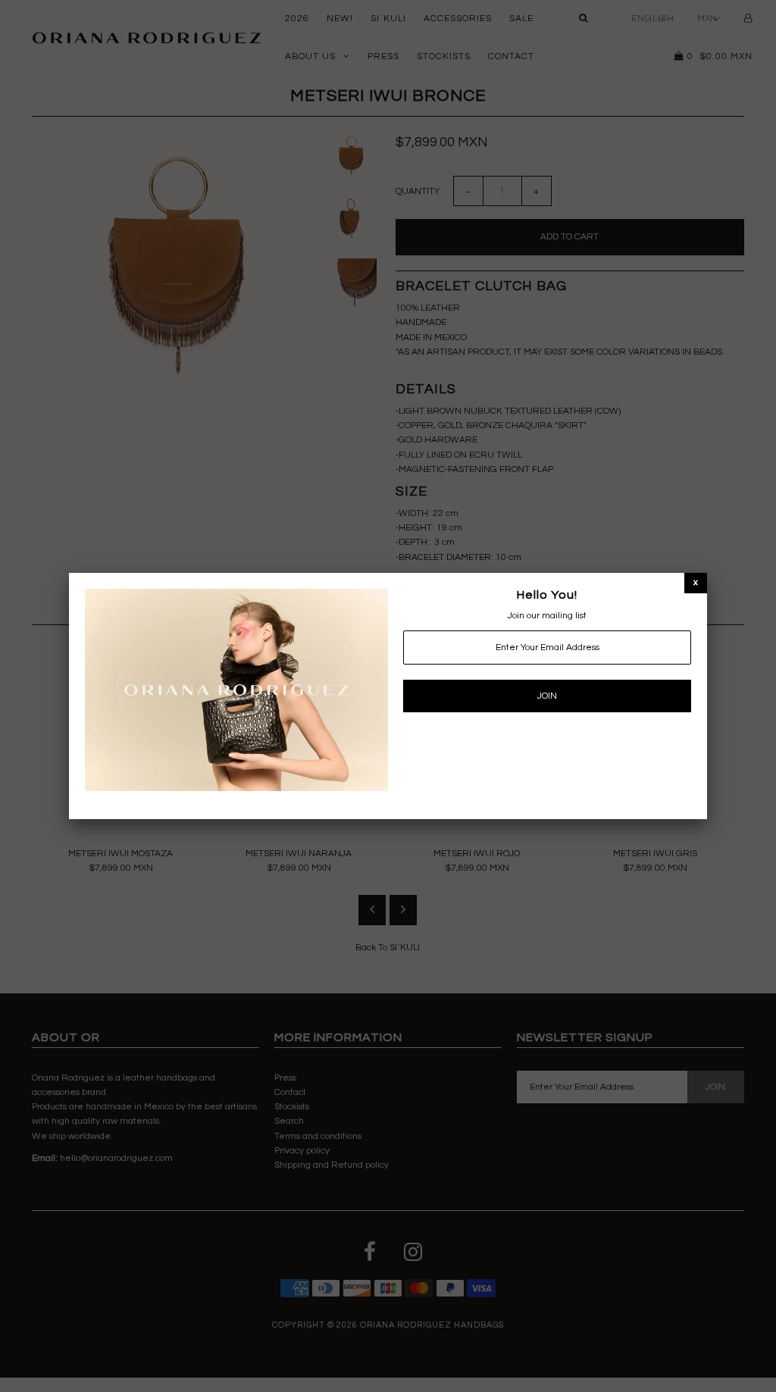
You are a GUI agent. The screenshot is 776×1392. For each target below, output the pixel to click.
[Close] (695, 582)
